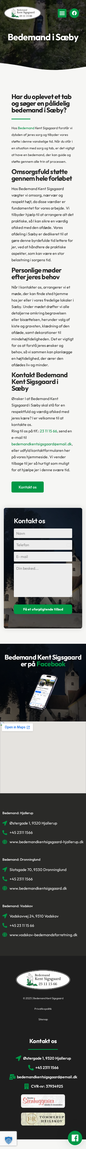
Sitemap (43, 1019)
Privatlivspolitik (43, 1008)
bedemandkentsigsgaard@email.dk (41, 443)
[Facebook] (74, 13)
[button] (62, 13)
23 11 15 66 (48, 431)
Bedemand (26, 128)
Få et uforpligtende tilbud (43, 609)
